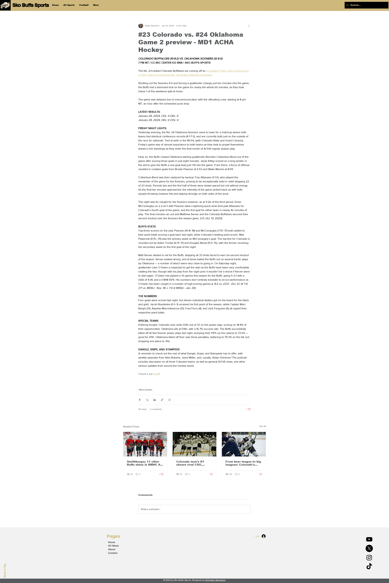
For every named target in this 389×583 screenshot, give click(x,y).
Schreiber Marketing (215, 580)
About (111, 549)
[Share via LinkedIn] (154, 399)
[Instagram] (369, 557)
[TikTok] (369, 566)
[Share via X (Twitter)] (147, 399)
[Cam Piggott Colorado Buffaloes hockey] (244, 444)
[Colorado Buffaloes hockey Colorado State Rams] (195, 444)
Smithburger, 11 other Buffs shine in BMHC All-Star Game (145, 463)
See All (262, 426)
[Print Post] (169, 399)
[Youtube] (369, 539)
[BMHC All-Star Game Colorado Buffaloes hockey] (145, 444)
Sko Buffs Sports (30, 5)
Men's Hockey (145, 389)
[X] (369, 548)
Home (111, 542)
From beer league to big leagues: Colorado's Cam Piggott (243, 463)
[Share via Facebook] (139, 399)
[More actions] (249, 25)
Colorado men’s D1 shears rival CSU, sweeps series (190, 463)
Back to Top (4, 571)
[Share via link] (162, 399)
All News (113, 545)
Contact (112, 552)
